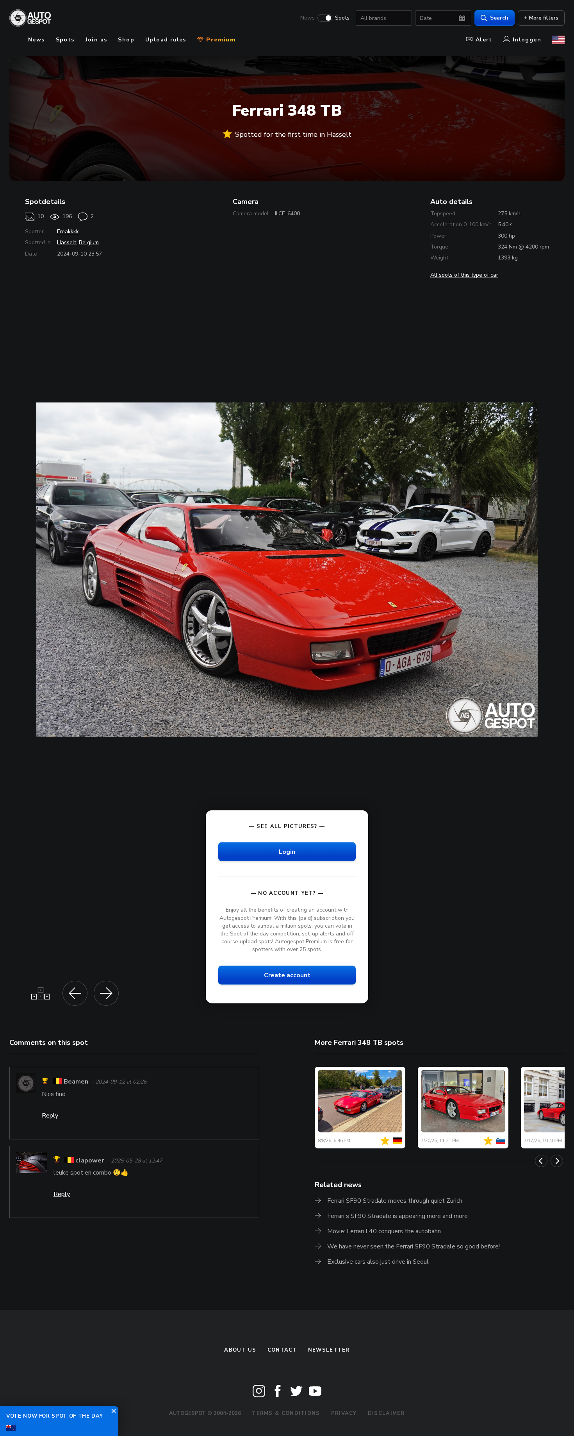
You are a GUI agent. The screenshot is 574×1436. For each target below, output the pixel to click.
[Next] (557, 1161)
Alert (484, 39)
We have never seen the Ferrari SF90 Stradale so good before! (413, 1246)
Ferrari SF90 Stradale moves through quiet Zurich (394, 1200)
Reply (50, 1115)
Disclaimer (386, 1413)
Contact (282, 1350)
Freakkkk (68, 231)
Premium (219, 39)
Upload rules (165, 39)
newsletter (329, 1350)
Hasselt (66, 242)
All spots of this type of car (464, 275)
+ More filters (541, 17)
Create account (287, 975)
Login (287, 852)
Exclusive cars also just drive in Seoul (378, 1261)
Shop (126, 39)
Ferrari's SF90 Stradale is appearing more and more (397, 1216)
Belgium (89, 242)
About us (240, 1350)
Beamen (76, 1082)
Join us (96, 39)
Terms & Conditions (286, 1413)
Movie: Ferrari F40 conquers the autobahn (384, 1231)
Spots (342, 18)
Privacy (344, 1413)
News (307, 18)
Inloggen (527, 39)
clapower (89, 1160)
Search (499, 17)
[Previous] (541, 1161)
